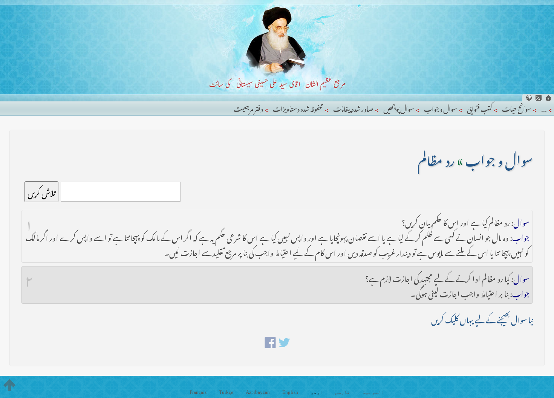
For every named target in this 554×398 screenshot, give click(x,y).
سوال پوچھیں (398, 107)
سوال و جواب (440, 107)
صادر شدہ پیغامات (353, 107)
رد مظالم (436, 157)
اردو (317, 392)
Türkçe (226, 392)
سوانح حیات (516, 107)
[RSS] (539, 98)
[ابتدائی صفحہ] (548, 98)
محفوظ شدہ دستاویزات (298, 107)
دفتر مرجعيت (248, 107)
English (290, 392)
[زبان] (529, 98)
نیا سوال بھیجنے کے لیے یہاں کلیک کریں (482, 318)
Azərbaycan (258, 392)
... (544, 107)
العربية (373, 392)
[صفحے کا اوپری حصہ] (9, 385)
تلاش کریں (41, 191)
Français (198, 392)
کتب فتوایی (479, 107)
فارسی (342, 392)
